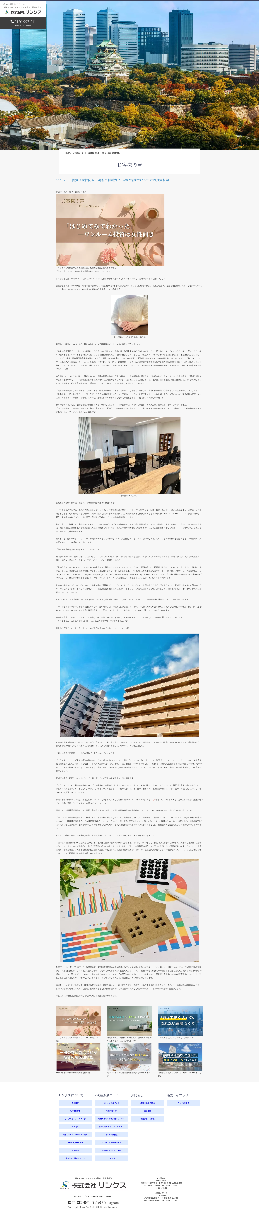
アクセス (75, 1126)
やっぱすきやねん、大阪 (111, 1150)
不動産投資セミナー (75, 1142)
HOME (68, 153)
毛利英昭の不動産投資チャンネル (111, 1119)
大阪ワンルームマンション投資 (75, 1134)
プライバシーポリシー (93, 1196)
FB (74, 1202)
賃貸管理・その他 (148, 1119)
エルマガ (111, 1158)
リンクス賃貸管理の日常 (111, 1142)
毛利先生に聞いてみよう (75, 1158)
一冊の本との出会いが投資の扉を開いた (73, 1072)
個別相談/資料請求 (147, 1103)
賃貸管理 (75, 1150)
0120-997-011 (25, 21)
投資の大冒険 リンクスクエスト (111, 1126)
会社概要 (75, 1103)
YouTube (93, 1202)
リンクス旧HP (183, 1103)
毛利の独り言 (111, 1111)
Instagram (111, 1202)
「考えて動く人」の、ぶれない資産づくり (176, 1037)
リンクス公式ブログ (111, 1103)
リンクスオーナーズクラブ (75, 1119)
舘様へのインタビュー (165, 799)
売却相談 (147, 1111)
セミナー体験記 (111, 1134)
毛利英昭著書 (75, 1111)
